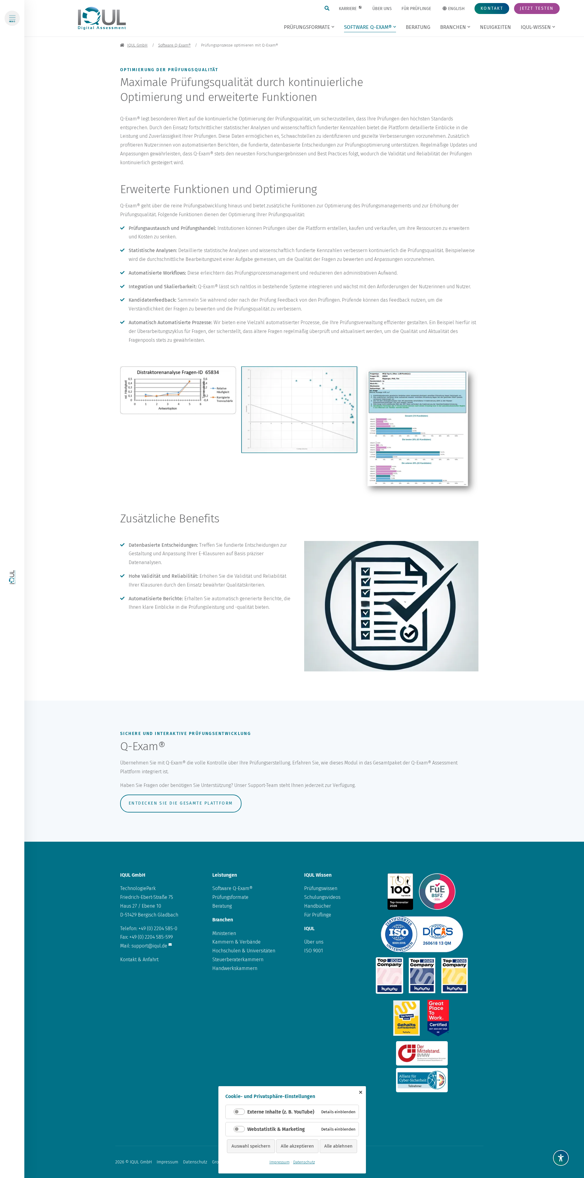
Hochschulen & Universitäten (243, 951)
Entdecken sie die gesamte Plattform (181, 803)
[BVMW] (422, 1053)
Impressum (167, 1162)
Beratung (222, 906)
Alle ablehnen (338, 1146)
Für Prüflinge (317, 915)
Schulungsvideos (322, 897)
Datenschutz (195, 1162)
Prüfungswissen (320, 888)
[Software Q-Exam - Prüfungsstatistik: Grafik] (299, 409)
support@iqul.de (149, 946)
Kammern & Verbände (236, 942)
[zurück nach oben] (561, 1143)
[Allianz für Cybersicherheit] (422, 1080)
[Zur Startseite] (12, 577)
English (456, 8)
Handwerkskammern (234, 968)
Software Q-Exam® (232, 888)
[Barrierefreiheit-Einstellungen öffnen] (561, 1158)
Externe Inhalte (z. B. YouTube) (280, 1112)
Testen (537, 8)
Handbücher (317, 906)
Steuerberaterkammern (237, 959)
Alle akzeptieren (297, 1146)
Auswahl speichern (250, 1146)
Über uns (313, 942)
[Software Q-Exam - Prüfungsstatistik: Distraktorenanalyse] (178, 390)
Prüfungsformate (230, 897)
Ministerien (224, 933)
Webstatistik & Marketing (276, 1129)
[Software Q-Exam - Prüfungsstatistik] (420, 431)
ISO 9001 (313, 951)
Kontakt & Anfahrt (139, 959)
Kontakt (492, 8)
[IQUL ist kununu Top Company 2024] (389, 975)
